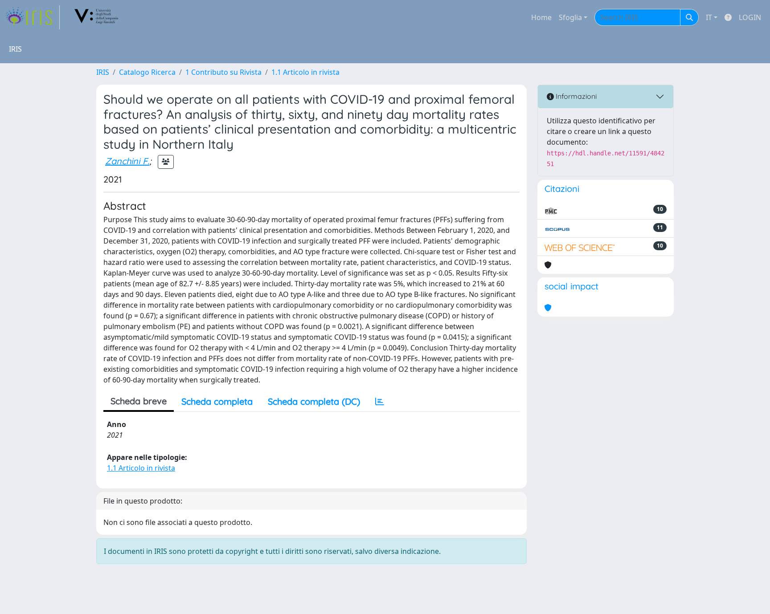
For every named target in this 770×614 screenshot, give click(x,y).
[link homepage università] (97, 17)
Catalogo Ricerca (147, 72)
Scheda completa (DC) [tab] (314, 401)
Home (541, 17)
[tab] (380, 401)
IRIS (102, 72)
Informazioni (575, 96)
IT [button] (709, 17)
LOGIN (750, 17)
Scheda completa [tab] (217, 401)
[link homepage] (32, 17)
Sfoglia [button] (570, 17)
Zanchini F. (127, 161)
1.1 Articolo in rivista (305, 72)
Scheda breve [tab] (139, 401)
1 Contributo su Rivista (223, 72)
